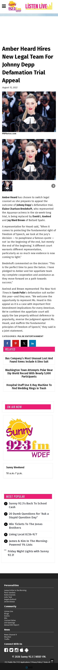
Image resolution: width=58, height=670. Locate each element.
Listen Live (8, 611)
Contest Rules (10, 620)
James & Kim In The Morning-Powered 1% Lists (28, 542)
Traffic (6, 639)
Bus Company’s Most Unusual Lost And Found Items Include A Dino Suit (29, 360)
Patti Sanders (9, 593)
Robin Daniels (9, 595)
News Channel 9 (10, 635)
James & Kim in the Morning (15, 590)
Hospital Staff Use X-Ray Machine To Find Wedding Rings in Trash (29, 386)
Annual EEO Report (11, 625)
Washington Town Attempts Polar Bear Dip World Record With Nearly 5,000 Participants (29, 373)
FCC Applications (23, 662)
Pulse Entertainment (31, 336)
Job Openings (9, 623)
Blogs (6, 614)
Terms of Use (48, 662)
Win (5, 618)
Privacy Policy (37, 662)
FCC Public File (10, 662)
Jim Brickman (9, 602)
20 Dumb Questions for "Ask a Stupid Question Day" (29, 515)
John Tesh (8, 597)
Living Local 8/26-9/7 (23, 534)
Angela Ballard (10, 599)
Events (7, 616)
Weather (7, 637)
